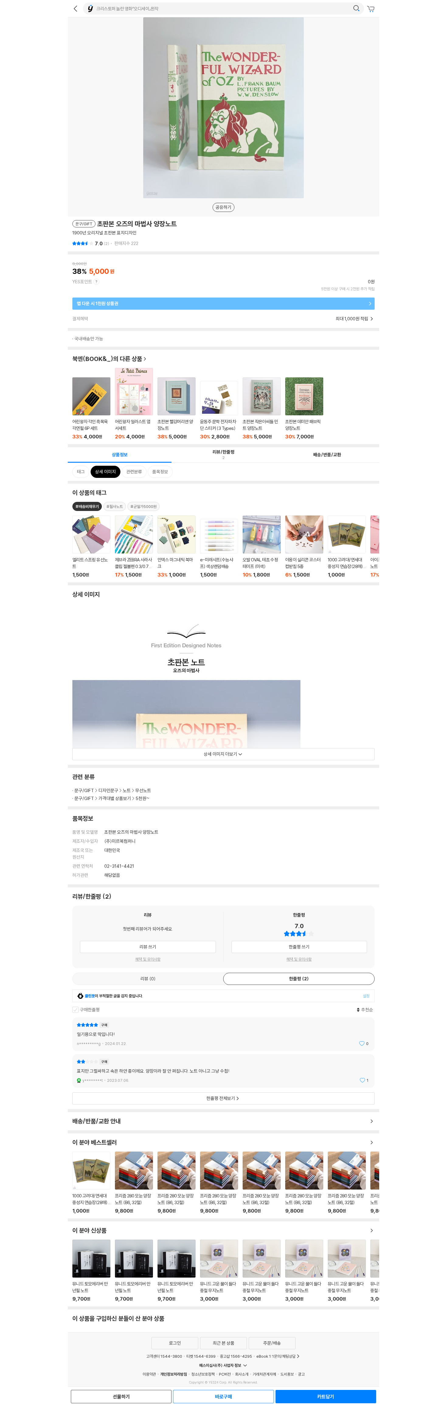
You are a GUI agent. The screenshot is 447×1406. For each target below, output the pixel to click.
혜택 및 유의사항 (148, 959)
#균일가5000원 (143, 506)
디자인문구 (108, 790)
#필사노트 (114, 506)
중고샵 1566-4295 (236, 1356)
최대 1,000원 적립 (352, 319)
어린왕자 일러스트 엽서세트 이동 (134, 404)
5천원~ (143, 798)
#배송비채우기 (87, 506)
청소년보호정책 (203, 1374)
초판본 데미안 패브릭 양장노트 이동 (304, 408)
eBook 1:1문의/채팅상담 (276, 1356)
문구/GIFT (84, 790)
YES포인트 (82, 281)
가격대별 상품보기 (115, 798)
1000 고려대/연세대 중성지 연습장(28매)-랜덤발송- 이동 (91, 1183)
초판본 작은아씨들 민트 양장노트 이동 (262, 408)
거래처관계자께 (264, 1374)
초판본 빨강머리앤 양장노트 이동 (177, 408)
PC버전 (225, 1374)
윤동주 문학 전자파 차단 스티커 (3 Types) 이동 (219, 410)
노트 (127, 790)
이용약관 (149, 1374)
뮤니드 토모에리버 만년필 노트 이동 (91, 1271)
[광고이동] (356, 8)
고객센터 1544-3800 (164, 1356)
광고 (301, 1374)
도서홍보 (287, 1374)
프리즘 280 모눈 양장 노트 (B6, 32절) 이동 (134, 1183)
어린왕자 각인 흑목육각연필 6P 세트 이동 (91, 408)
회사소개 (241, 1374)
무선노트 (143, 790)
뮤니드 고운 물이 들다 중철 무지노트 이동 (219, 1271)
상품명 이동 (91, 547)
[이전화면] (75, 8)
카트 (371, 9)
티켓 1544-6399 (201, 1356)
